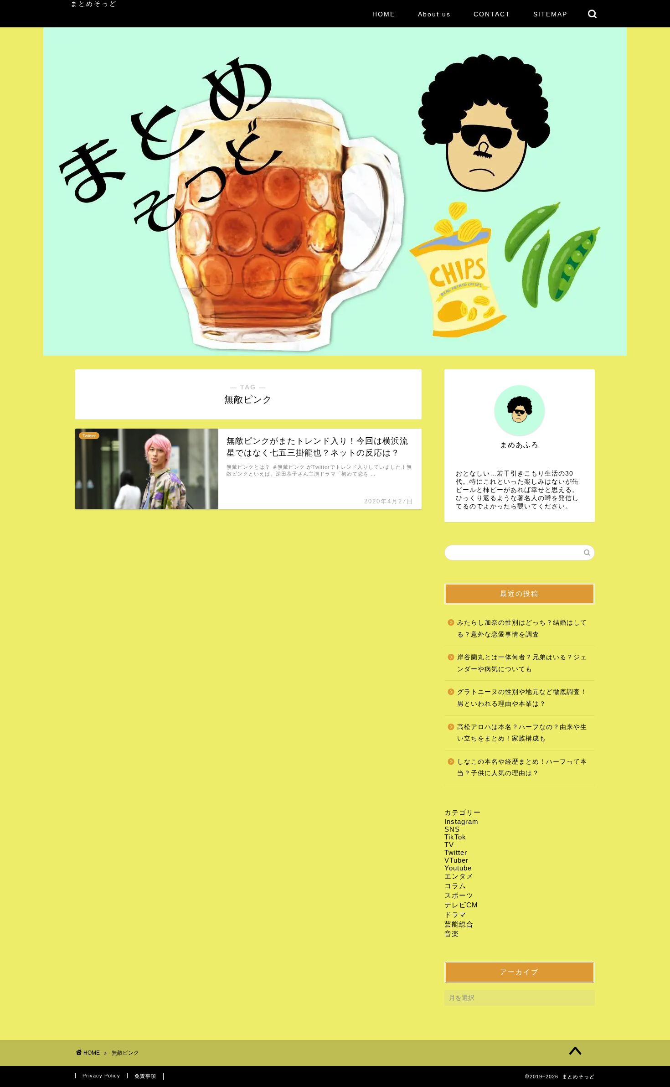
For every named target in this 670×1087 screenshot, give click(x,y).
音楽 (451, 933)
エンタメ (459, 876)
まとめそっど (94, 3)
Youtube (458, 868)
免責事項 (145, 1076)
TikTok (455, 837)
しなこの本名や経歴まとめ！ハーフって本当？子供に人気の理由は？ (522, 767)
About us (434, 14)
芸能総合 (459, 924)
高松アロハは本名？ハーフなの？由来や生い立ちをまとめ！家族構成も (522, 733)
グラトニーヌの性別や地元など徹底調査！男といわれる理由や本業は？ (522, 697)
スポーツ (459, 895)
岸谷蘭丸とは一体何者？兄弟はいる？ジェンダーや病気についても (522, 663)
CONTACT (492, 14)
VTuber (456, 860)
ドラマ (455, 914)
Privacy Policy (101, 1075)
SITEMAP (550, 14)
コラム (455, 886)
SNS (452, 829)
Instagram (461, 821)
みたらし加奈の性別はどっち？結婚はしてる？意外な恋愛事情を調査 (522, 628)
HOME (383, 14)
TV (449, 845)
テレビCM (461, 905)
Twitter (455, 852)
